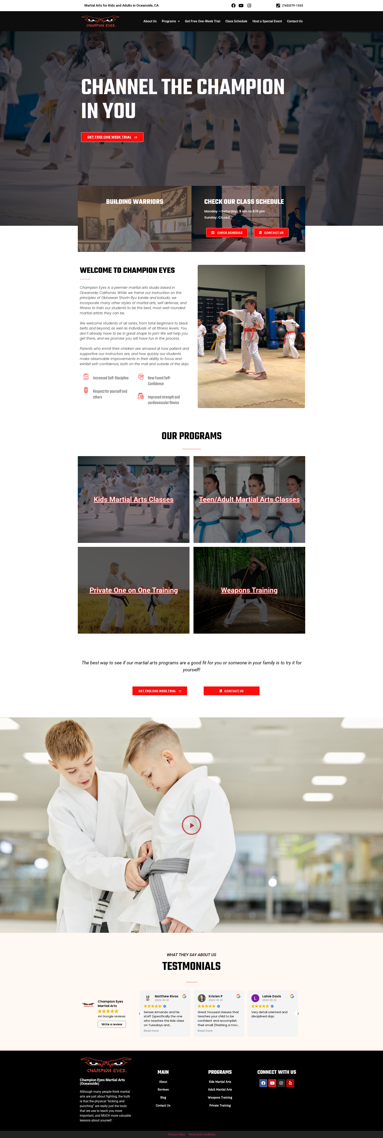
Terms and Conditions (202, 1134)
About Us (150, 21)
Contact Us (295, 21)
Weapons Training (249, 590)
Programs (169, 21)
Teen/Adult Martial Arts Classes (249, 499)
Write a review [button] (112, 1024)
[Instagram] (281, 1083)
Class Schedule (236, 21)
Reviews (163, 1089)
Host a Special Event (267, 21)
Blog (163, 1097)
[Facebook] (263, 1083)
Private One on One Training (134, 590)
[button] (170, 21)
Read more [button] (151, 1031)
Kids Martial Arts (220, 1082)
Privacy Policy (176, 1134)
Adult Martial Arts (220, 1089)
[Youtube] (272, 1083)
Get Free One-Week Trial (202, 21)
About (163, 1082)
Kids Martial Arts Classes (134, 499)
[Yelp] (290, 1083)
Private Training (220, 1105)
